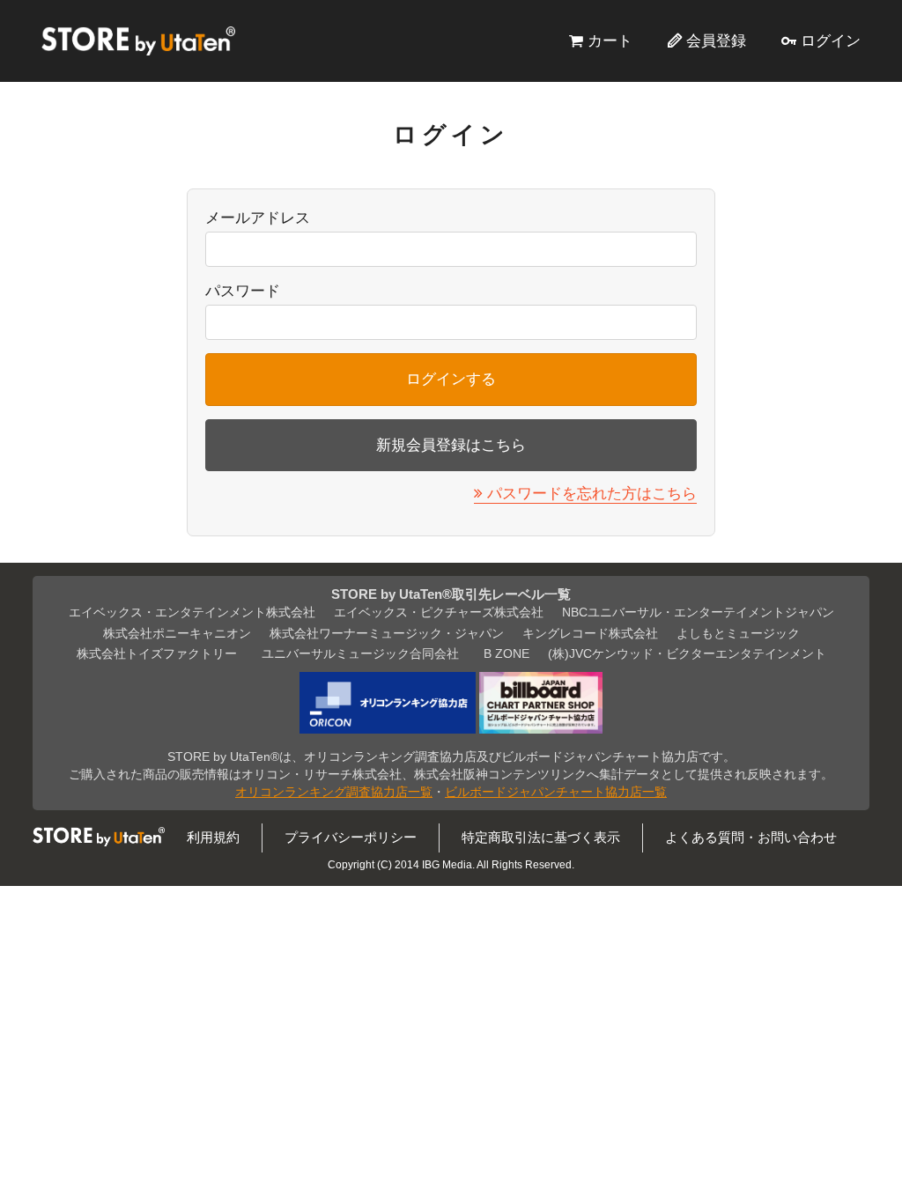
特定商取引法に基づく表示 (541, 837)
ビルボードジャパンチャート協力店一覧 (556, 792)
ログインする (451, 379)
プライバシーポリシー (351, 837)
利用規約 (213, 837)
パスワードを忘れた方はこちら (592, 493)
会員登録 (716, 40)
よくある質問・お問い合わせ (751, 837)
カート (610, 40)
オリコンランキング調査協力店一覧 (334, 792)
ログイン (831, 40)
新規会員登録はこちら (451, 445)
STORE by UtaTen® (138, 40)
